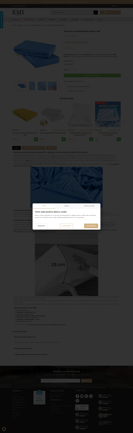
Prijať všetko (91, 226)
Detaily (66, 206)
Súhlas (44, 206)
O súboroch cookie (89, 206)
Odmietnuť (41, 226)
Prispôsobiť (66, 226)
